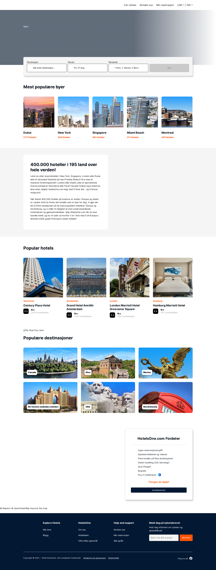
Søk (169, 68)
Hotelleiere (83, 535)
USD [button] (179, 5)
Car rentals (130, 5)
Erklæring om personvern (94, 558)
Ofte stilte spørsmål (87, 541)
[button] (190, 5)
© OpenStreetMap (20, 508)
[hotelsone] (41, 5)
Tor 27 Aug (79, 68)
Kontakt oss (146, 5)
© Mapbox (5, 508)
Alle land (47, 529)
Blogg (46, 535)
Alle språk (118, 541)
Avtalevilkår (113, 558)
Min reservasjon (165, 5)
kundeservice (158, 490)
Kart (71, 464)
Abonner (186, 537)
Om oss (82, 529)
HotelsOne (51, 558)
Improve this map (38, 508)
